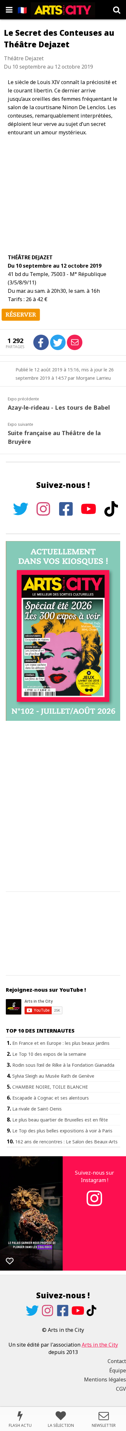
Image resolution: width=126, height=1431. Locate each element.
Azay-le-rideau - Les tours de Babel (59, 407)
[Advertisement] (63, 806)
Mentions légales (105, 1379)
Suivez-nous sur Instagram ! (94, 1176)
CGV (121, 1388)
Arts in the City (100, 1344)
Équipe (117, 1370)
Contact (117, 1361)
